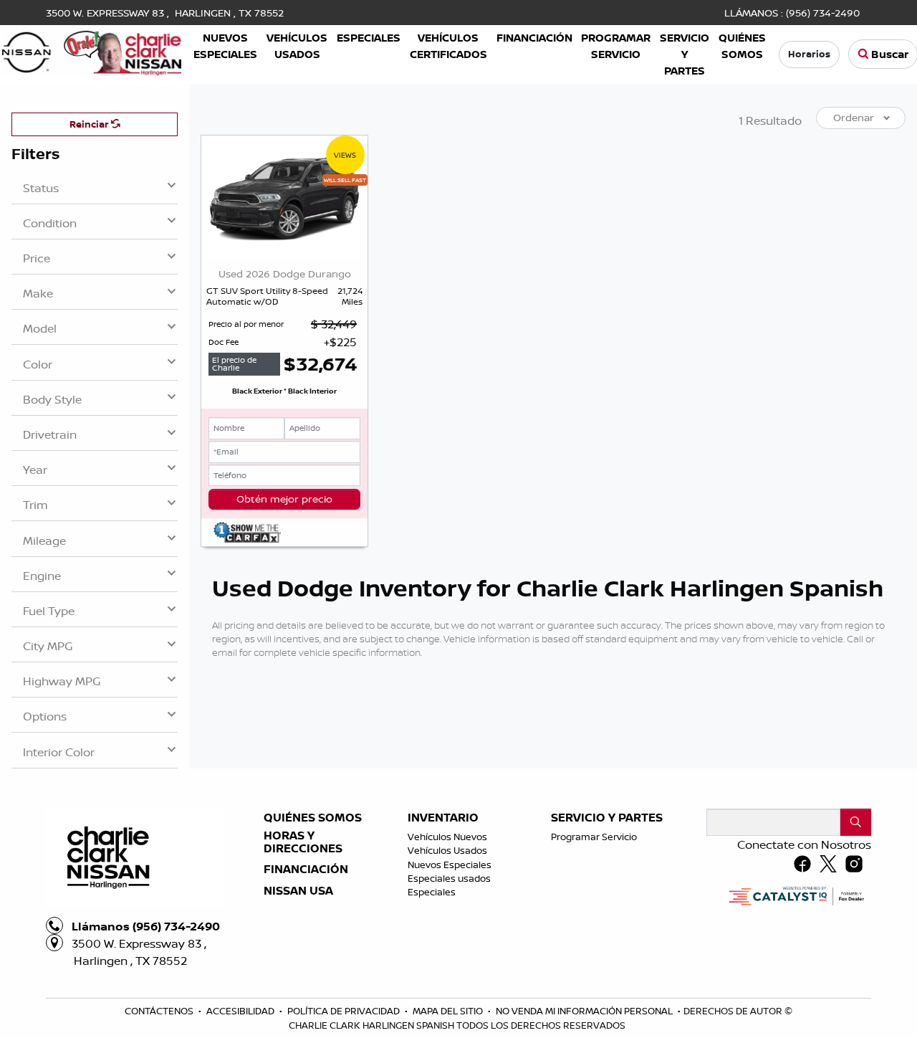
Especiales (432, 891)
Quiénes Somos (313, 817)
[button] (225, 46)
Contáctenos (160, 1010)
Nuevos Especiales (449, 864)
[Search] (855, 822)
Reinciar (90, 124)
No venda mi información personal (585, 1010)
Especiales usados (449, 878)
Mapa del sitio (449, 1010)
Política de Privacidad (344, 1010)
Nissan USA (298, 891)
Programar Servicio (594, 836)
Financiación (306, 869)
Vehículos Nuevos (447, 836)
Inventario (443, 817)
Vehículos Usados (447, 850)
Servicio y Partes (607, 817)
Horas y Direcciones (303, 841)
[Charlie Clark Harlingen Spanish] (91, 50)
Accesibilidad (241, 1010)
